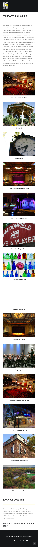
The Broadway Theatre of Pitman (19, 400)
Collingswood (19, 158)
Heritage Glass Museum (19, 279)
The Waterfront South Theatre (19, 460)
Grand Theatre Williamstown (19, 218)
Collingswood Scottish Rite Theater (19, 188)
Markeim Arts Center (19, 309)
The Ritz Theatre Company (19, 430)
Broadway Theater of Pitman (19, 98)
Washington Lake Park (19, 491)
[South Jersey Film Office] (5, 5)
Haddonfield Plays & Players (19, 249)
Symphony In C (19, 370)
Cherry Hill (19, 128)
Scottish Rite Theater (19, 339)
